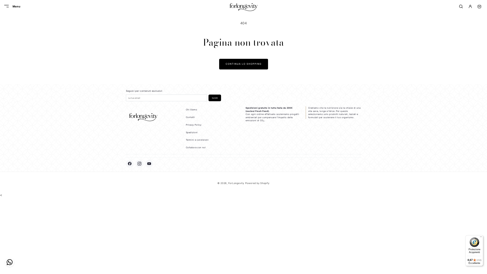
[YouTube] (149, 163)
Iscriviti (215, 98)
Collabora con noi (196, 147)
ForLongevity (236, 183)
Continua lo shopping (244, 63)
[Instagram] (139, 163)
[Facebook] (130, 163)
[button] (5, 6)
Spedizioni (192, 132)
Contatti (190, 117)
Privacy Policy (193, 124)
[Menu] (481, 237)
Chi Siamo (191, 109)
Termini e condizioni (197, 140)
